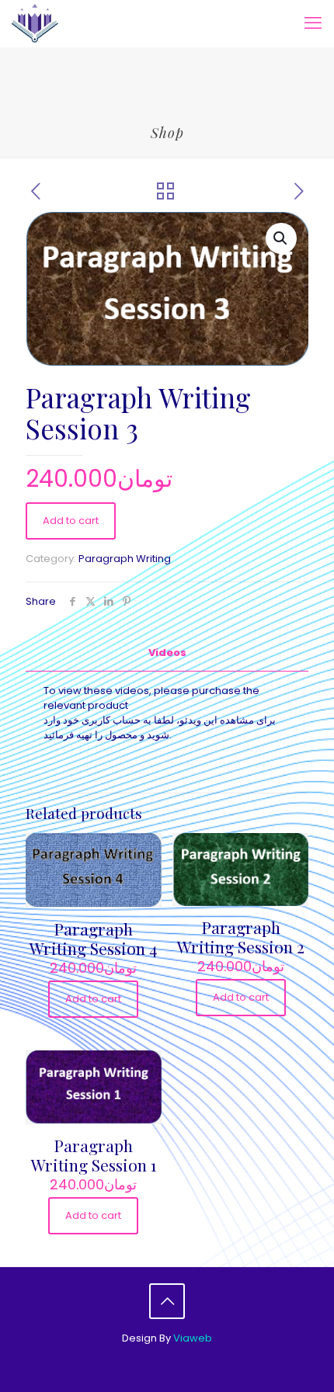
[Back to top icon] (167, 1301)
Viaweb (192, 1338)
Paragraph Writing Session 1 (93, 1154)
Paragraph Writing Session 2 (240, 936)
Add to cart (71, 520)
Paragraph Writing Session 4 (93, 938)
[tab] (167, 653)
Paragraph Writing (124, 558)
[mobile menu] (313, 23)
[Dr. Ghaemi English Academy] (35, 23)
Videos (167, 652)
